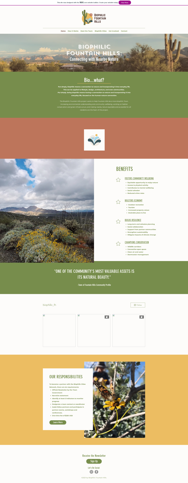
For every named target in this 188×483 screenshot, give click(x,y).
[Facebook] (96, 472)
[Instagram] (91, 472)
